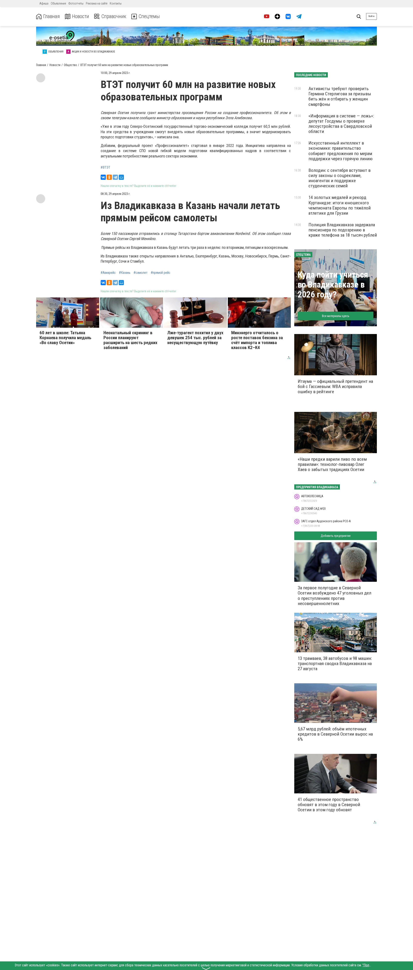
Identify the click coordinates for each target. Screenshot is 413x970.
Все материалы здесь (335, 316)
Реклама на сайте (96, 3)
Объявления (58, 3)
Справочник (113, 16)
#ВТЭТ (105, 167)
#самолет (141, 273)
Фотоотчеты (75, 3)
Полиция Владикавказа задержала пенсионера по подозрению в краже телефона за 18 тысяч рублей (342, 230)
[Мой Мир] (121, 177)
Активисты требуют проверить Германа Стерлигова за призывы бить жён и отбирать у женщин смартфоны (339, 96)
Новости (80, 16)
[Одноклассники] (109, 177)
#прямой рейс (160, 273)
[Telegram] (115, 177)
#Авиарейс (108, 273)
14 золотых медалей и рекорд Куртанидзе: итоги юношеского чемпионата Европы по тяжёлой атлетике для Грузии (339, 205)
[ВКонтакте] (103, 177)
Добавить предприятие (336, 535)
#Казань (124, 273)
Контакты (116, 3)
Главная (51, 16)
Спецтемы (149, 16)
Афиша (43, 3)
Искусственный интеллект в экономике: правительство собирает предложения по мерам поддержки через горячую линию (340, 150)
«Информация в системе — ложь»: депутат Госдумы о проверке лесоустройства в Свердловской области (341, 123)
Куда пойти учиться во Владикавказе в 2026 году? (333, 285)
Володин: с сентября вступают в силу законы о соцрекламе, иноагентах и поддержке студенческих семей (339, 178)
